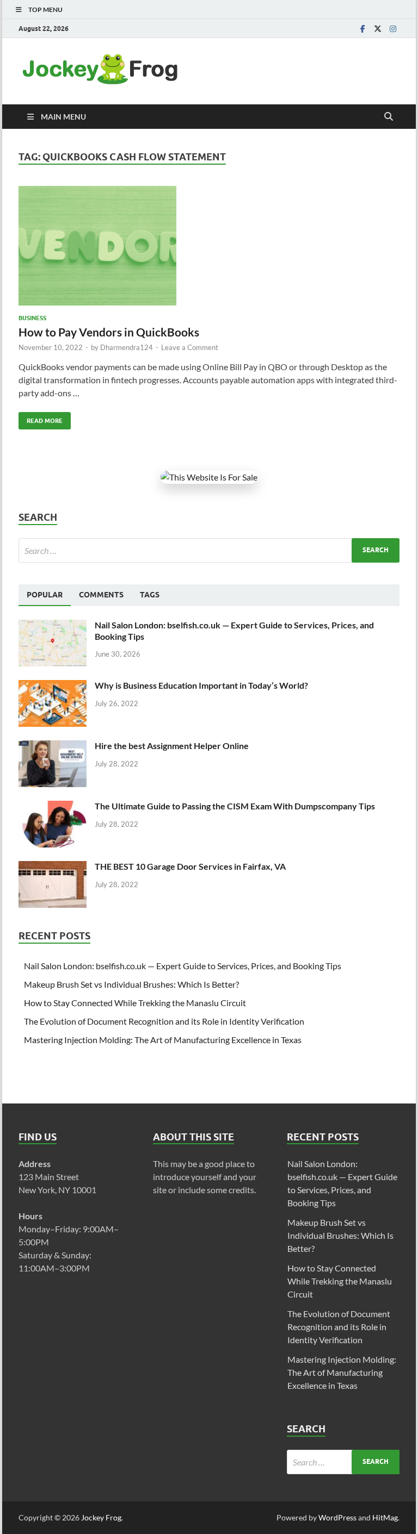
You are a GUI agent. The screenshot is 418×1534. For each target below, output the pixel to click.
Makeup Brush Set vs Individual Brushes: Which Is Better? (131, 984)
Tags (149, 594)
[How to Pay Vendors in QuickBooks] (209, 245)
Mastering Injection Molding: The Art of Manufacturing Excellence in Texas (163, 1039)
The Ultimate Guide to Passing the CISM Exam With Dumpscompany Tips (235, 806)
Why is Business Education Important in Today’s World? (201, 685)
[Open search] (388, 116)
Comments (101, 594)
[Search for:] (209, 550)
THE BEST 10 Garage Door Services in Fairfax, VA (190, 866)
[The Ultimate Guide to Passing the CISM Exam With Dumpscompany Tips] (53, 807)
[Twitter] (377, 28)
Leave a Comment (189, 347)
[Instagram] (392, 28)
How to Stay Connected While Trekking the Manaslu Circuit (135, 1002)
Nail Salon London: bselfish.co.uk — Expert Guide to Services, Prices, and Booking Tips (182, 966)
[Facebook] (362, 28)
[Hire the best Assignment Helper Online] (53, 746)
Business (32, 318)
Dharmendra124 (126, 347)
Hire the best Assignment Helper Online (172, 745)
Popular (45, 594)
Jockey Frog (101, 1517)
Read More (41, 418)
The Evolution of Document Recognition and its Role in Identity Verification (164, 1021)
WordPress (337, 1517)
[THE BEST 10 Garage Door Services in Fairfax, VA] (53, 867)
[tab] (45, 595)
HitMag (385, 1517)
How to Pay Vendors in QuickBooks (109, 332)
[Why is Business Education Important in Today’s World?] (53, 686)
